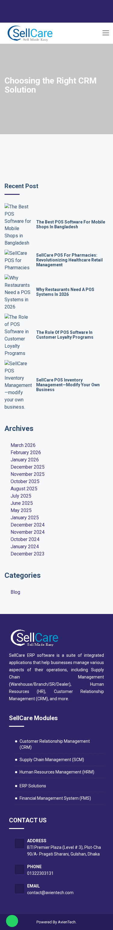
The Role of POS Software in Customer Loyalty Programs (64, 335)
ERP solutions (33, 785)
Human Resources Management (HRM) (57, 772)
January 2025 (25, 517)
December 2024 (28, 525)
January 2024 (25, 546)
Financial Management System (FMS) (55, 798)
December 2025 (28, 467)
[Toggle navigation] (105, 33)
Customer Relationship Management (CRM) (55, 744)
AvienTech (67, 922)
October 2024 (25, 539)
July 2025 (21, 496)
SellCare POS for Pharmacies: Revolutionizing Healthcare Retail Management (69, 260)
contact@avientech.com (50, 892)
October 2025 (25, 481)
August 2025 (24, 489)
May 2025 (21, 510)
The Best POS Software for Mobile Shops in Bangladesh (70, 224)
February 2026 (26, 452)
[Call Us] (61, 16)
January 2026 (25, 460)
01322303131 (40, 873)
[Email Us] (49, 16)
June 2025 (22, 503)
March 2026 (23, 445)
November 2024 (28, 532)
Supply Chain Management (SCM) (52, 759)
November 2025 (28, 474)
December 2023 (28, 554)
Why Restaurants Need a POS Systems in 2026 (65, 292)
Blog (15, 592)
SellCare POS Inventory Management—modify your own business (68, 385)
